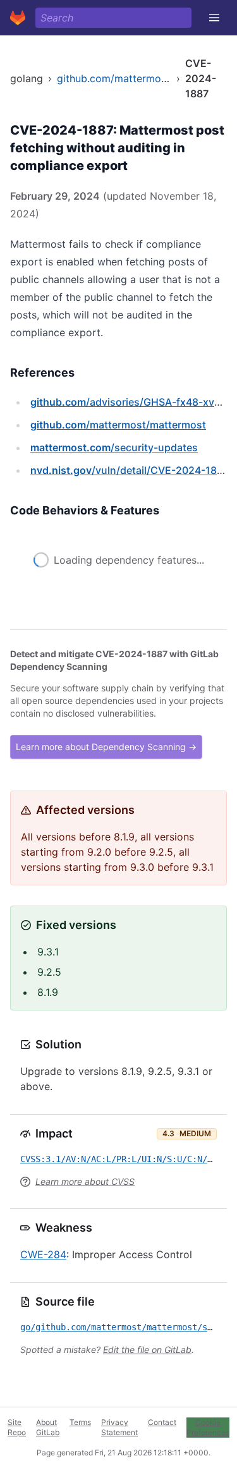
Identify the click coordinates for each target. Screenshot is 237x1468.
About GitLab (47, 1427)
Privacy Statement (119, 1427)
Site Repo (17, 1427)
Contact (162, 1422)
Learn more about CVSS (85, 1181)
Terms (80, 1422)
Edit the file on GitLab (147, 1349)
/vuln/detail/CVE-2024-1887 (129, 470)
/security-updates (114, 447)
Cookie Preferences (207, 1427)
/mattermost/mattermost (118, 424)
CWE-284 (43, 1254)
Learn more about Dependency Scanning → (106, 746)
